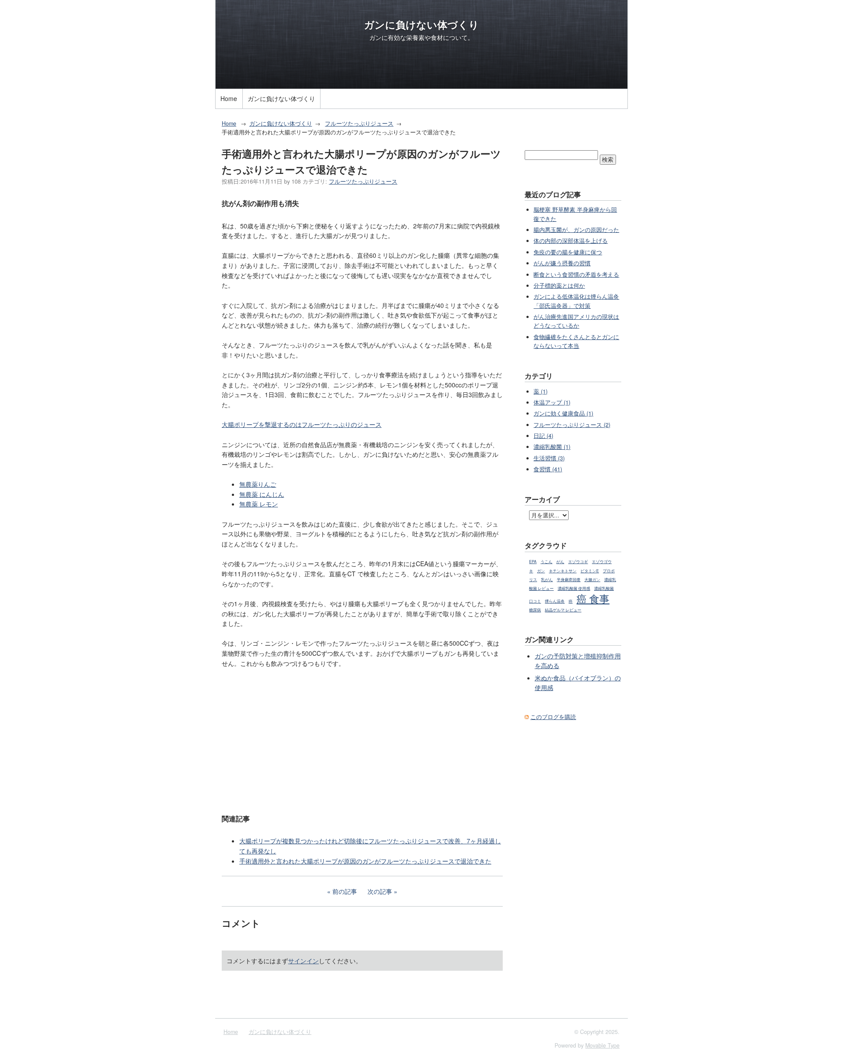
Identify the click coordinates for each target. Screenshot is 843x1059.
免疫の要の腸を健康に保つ (567, 252)
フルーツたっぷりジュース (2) (571, 425)
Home (228, 98)
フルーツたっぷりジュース (359, 123)
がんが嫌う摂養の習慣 (562, 263)
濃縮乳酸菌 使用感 (574, 588)
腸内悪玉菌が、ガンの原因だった (576, 230)
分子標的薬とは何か (559, 285)
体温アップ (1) (551, 402)
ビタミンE (589, 571)
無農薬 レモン (258, 503)
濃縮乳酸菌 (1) (551, 447)
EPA (533, 561)
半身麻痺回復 (568, 579)
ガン (541, 571)
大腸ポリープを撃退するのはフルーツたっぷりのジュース (302, 424)
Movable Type (602, 1045)
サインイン (303, 960)
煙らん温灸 (555, 601)
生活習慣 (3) (549, 458)
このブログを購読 (553, 717)
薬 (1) (540, 391)
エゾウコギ (578, 561)
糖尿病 (535, 610)
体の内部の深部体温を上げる (570, 241)
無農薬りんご (257, 484)
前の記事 (344, 891)
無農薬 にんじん (261, 494)
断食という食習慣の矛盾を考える (576, 274)
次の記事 (379, 891)
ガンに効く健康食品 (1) (563, 413)
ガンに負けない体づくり (421, 25)
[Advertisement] (362, 739)
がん (560, 561)
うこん (546, 561)
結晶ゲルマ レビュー (563, 610)
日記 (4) (543, 436)
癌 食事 (592, 598)
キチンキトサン (562, 571)
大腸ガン (592, 579)
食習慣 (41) (547, 469)
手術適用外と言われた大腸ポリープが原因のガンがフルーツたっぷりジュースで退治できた (365, 861)
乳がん (547, 579)
